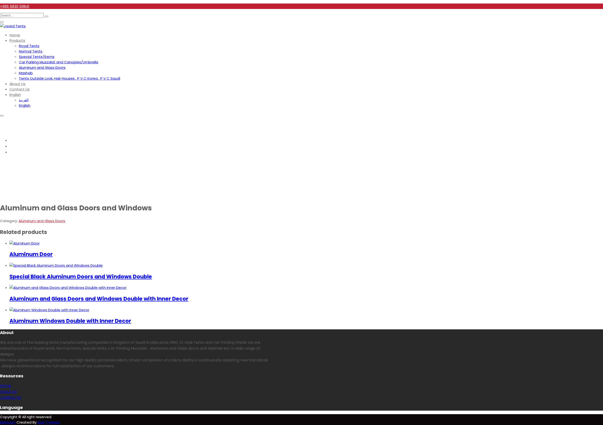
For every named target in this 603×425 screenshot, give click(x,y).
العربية (24, 100)
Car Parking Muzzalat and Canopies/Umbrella (58, 62)
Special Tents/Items (36, 56)
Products (17, 40)
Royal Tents (29, 45)
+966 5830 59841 (14, 6)
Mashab (26, 72)
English (15, 94)
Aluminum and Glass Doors (42, 67)
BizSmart (8, 422)
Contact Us (19, 89)
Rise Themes (48, 422)
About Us (17, 83)
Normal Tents (30, 51)
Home (14, 35)
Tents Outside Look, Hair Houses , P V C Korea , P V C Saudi (69, 78)
